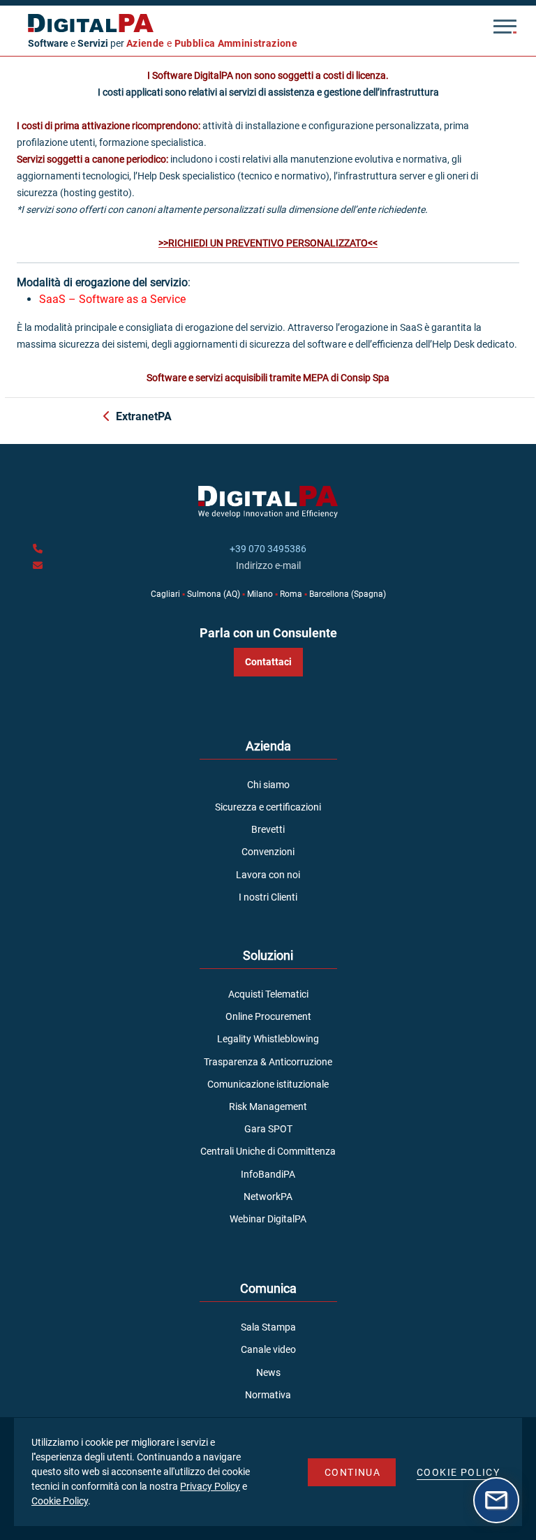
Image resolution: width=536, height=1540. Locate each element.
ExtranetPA (144, 416)
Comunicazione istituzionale (268, 1084)
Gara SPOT (268, 1128)
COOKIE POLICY (458, 1472)
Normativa (268, 1394)
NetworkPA (268, 1196)
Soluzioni (268, 955)
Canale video (268, 1349)
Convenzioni (268, 851)
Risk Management (268, 1106)
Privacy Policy (210, 1486)
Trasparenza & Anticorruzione (268, 1061)
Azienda (268, 746)
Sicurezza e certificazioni (268, 807)
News (268, 1372)
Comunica (268, 1288)
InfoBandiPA (268, 1174)
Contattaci (268, 661)
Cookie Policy (59, 1500)
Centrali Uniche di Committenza (268, 1151)
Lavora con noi (268, 874)
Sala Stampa (268, 1327)
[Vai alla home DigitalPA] (252, 23)
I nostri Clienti (268, 897)
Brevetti (268, 829)
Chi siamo (268, 784)
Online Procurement (268, 1016)
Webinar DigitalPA (268, 1218)
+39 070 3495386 (268, 548)
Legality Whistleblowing (268, 1038)
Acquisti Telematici (268, 994)
